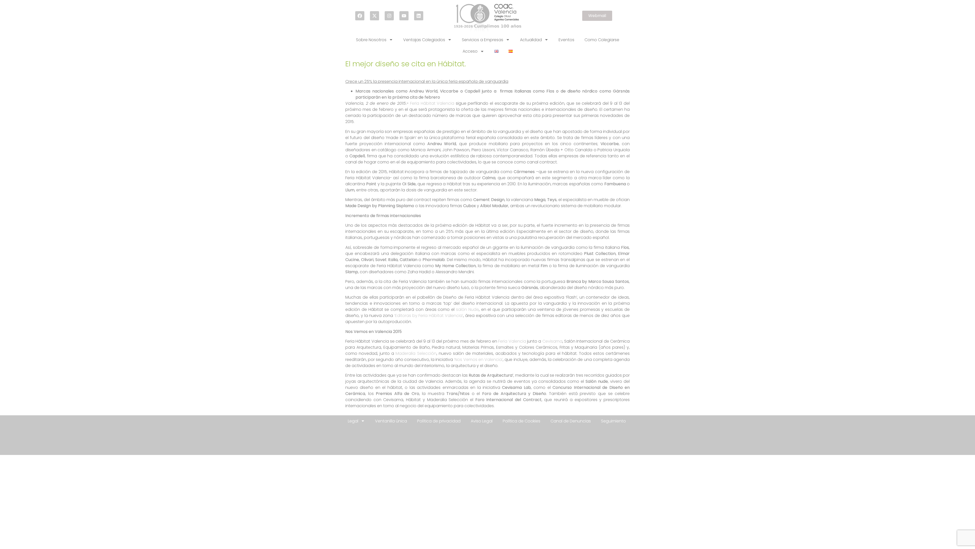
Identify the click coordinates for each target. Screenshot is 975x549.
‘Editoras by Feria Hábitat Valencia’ (428, 315)
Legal (353, 421)
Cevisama (552, 341)
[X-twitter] (374, 15)
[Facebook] (359, 15)
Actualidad (531, 40)
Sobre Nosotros (371, 40)
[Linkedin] (418, 15)
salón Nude (467, 309)
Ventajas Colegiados (424, 40)
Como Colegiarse (601, 40)
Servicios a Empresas (482, 40)
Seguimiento (613, 421)
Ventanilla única (391, 421)
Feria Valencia (512, 341)
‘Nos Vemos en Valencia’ (478, 359)
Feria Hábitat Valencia (432, 103)
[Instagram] (389, 15)
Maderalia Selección (416, 353)
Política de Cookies (521, 421)
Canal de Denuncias (570, 421)
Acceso (470, 51)
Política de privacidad (439, 421)
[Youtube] (404, 15)
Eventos (566, 40)
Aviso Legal (482, 421)
